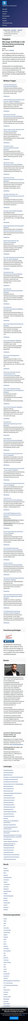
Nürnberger (6, 999)
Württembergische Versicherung (12, 980)
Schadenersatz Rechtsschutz (11, 782)
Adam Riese (7, 1003)
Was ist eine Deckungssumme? (11, 355)
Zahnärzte (6, 880)
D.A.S (5, 941)
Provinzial (6, 960)
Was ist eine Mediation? (10, 340)
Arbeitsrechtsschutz (8, 802)
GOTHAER (6, 948)
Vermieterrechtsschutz (9, 798)
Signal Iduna (7, 990)
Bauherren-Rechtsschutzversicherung (13, 231)
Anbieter (4, 13)
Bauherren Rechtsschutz (10, 825)
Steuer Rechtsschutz (9, 788)
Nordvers (6, 957)
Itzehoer (6, 994)
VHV (5, 964)
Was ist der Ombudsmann (10, 407)
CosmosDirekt (7, 930)
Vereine (5, 882)
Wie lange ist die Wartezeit (10, 211)
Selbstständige (7, 891)
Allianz (5, 918)
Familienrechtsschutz (9, 816)
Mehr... (24, 1015)
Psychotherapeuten (8, 896)
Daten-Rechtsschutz (9, 850)
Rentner (5, 868)
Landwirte (6, 886)
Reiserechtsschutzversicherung (11, 854)
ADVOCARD (6, 974)
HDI (4, 953)
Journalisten (7, 884)
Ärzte (5, 873)
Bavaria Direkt (7, 996)
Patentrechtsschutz (8, 809)
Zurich (5, 969)
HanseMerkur (7, 1006)
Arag (5, 923)
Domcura (6, 992)
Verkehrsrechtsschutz (9, 800)
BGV (5, 987)
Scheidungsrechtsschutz (10, 859)
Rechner (4, 18)
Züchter (5, 905)
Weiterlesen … (7, 96)
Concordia (6, 928)
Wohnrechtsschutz (8, 791)
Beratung (4, 25)
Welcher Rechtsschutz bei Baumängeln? (14, 226)
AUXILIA (6, 978)
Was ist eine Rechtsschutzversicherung (13, 324)
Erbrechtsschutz (8, 839)
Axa (4, 925)
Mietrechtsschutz (8, 775)
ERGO (5, 944)
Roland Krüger (7, 962)
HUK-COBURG (7, 951)
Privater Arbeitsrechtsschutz (11, 841)
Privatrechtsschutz (8, 770)
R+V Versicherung (8, 983)
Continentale (7, 932)
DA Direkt (6, 1001)
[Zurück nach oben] (25, 1018)
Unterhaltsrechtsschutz (9, 807)
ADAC (5, 921)
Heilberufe (6, 889)
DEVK (5, 939)
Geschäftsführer (8, 877)
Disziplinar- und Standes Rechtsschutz (13, 777)
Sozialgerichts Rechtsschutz (11, 779)
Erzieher (6, 900)
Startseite (4, 9)
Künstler (6, 909)
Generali (6, 946)
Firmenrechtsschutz (8, 772)
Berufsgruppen (6, 16)
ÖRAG (5, 971)
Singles (5, 893)
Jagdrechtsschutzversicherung (11, 857)
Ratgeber (4, 20)
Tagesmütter (7, 902)
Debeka (5, 935)
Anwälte (6, 875)
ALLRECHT (6, 976)
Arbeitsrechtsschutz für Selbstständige (13, 784)
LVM (5, 955)
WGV (5, 967)
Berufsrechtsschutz (8, 786)
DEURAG (6, 937)
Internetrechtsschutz (9, 814)
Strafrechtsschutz (8, 795)
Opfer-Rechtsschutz (8, 852)
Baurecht (6, 818)
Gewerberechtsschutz (9, 804)
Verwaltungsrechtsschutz (10, 811)
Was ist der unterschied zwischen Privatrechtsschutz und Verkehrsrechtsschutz (12, 373)
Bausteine (4, 11)
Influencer (6, 907)
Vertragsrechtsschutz (9, 847)
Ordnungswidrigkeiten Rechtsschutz (13, 793)
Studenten (6, 870)
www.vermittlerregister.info (16, 744)
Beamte (5, 898)
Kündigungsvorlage (7, 23)
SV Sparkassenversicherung (11, 985)
